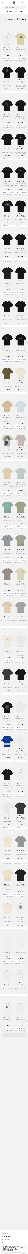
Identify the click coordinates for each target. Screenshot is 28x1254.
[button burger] (3, 2)
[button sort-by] (4, 12)
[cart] (25, 2)
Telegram (6, 1239)
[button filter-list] (17, 12)
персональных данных (11, 1248)
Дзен (5, 1242)
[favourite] (18, 2)
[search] (22, 2)
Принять (22, 1247)
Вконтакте (7, 1236)
